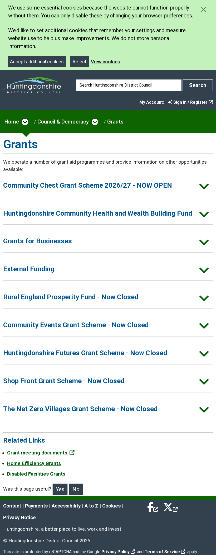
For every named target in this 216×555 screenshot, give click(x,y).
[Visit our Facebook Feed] (153, 506)
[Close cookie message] (203, 9)
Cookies (111, 506)
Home (11, 121)
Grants (115, 121)
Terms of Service (162, 551)
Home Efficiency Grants (34, 463)
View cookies (105, 61)
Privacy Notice (19, 517)
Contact (12, 506)
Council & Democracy (63, 121)
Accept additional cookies (37, 61)
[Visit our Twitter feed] (170, 506)
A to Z (91, 506)
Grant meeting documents (37, 453)
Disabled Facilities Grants (36, 474)
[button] (108, 187)
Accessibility (66, 506)
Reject (79, 61)
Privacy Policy (115, 551)
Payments (36, 506)
